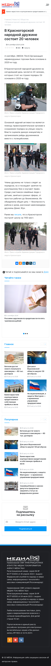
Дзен (46, 272)
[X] (27, 263)
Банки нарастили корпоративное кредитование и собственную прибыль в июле (11, 399)
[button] (24, 333)
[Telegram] (34, 263)
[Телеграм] (15, 639)
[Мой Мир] (23, 263)
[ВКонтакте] (16, 263)
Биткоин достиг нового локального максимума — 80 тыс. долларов (32, 433)
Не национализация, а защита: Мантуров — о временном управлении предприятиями (36, 398)
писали (17, 214)
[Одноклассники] (20, 263)
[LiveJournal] (30, 263)
